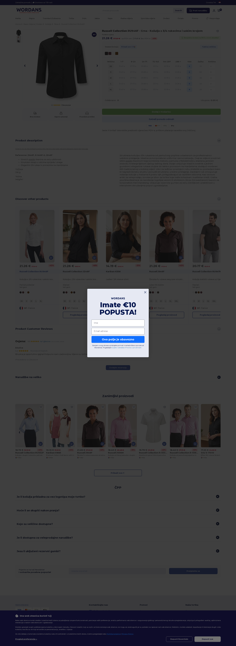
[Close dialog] (145, 292)
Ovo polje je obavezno (118, 339)
